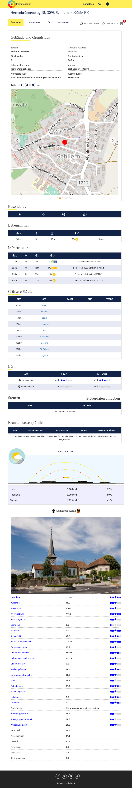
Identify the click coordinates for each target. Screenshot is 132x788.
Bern (44, 305)
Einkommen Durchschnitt (22, 658)
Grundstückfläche (77, 47)
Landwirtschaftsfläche (21, 675)
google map (111, 23)
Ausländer (15, 603)
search (100, 4)
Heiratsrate (16, 697)
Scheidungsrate (18, 691)
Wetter (13, 500)
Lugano (44, 355)
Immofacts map (91, 23)
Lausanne (44, 324)
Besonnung (63, 22)
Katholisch (15, 730)
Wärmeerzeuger (19, 74)
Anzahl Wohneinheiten (21, 641)
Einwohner (15, 597)
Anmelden (88, 4)
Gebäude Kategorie (20, 65)
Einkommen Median (20, 652)
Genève (44, 343)
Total (12, 489)
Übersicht (16, 22)
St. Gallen (44, 349)
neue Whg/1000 (18, 619)
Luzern (44, 311)
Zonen (71, 65)
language (108, 4)
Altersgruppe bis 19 (20, 713)
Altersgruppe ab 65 (19, 725)
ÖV (49, 22)
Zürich (44, 330)
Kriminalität (16, 636)
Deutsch (14, 741)
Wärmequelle (75, 74)
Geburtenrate (17, 686)
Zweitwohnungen (19, 647)
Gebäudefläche (76, 56)
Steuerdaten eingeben (103, 398)
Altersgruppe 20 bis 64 (21, 719)
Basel (44, 318)
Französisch (16, 747)
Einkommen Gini (18, 664)
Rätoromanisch (18, 758)
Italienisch (15, 752)
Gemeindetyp (17, 708)
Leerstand (15, 625)
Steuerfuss (16, 608)
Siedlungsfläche (18, 669)
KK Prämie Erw (17, 614)
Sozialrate (15, 630)
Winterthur (44, 336)
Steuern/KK (34, 22)
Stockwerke (17, 56)
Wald (13, 680)
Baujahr (15, 47)
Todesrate (15, 702)
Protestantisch (17, 736)
